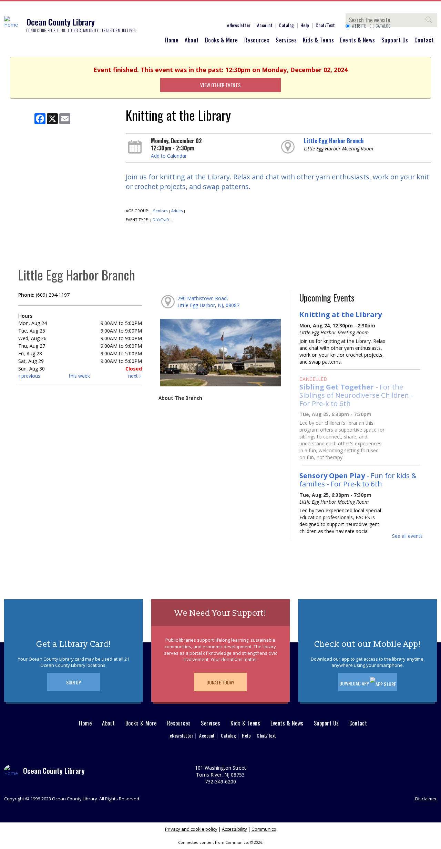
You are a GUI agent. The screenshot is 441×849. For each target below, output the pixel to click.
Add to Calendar (169, 155)
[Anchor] (211, 13)
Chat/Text (325, 25)
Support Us (394, 40)
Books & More (221, 40)
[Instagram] (170, 13)
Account (265, 25)
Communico (264, 829)
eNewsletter (239, 25)
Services (286, 40)
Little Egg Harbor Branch (333, 141)
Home (171, 40)
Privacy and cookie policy (191, 829)
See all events (407, 536)
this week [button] (79, 376)
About (192, 40)
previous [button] (30, 376)
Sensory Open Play (358, 479)
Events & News (357, 40)
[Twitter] (180, 13)
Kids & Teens (318, 40)
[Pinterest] (191, 13)
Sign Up (73, 682)
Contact (424, 40)
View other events (220, 85)
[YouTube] (201, 13)
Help (304, 25)
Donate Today (220, 682)
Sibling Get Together (356, 395)
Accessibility (234, 829)
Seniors (160, 210)
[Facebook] (160, 13)
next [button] (133, 376)
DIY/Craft (161, 219)
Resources (257, 40)
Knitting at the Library (340, 314)
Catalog (286, 25)
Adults (177, 210)
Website (359, 26)
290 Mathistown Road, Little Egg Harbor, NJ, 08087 (208, 301)
